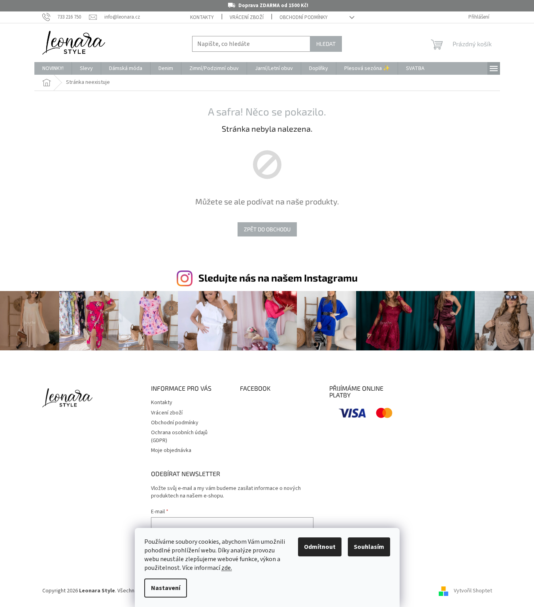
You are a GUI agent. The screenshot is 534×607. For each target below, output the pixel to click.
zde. (226, 568)
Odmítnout (320, 547)
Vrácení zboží (247, 17)
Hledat (326, 43)
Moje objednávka (171, 450)
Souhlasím (369, 547)
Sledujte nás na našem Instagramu (278, 278)
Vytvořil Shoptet (473, 591)
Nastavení (165, 588)
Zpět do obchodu (267, 229)
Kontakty (202, 17)
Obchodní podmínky (303, 17)
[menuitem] (53, 68)
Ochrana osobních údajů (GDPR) (179, 436)
